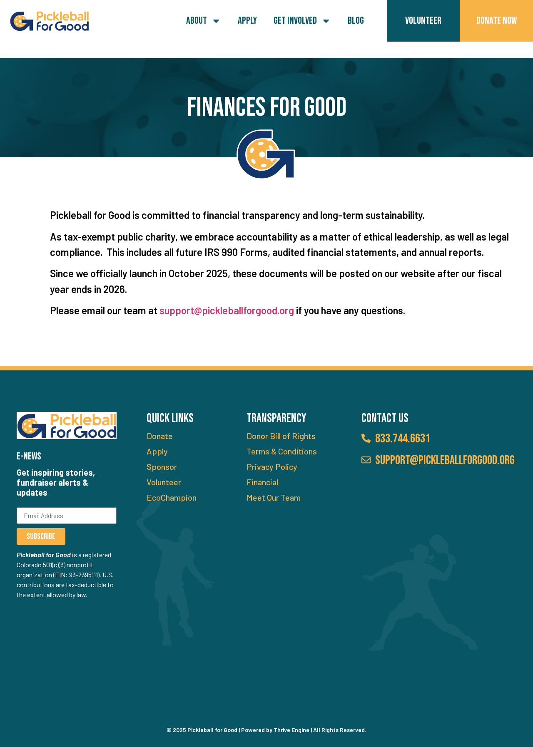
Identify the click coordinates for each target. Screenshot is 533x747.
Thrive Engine (291, 729)
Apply (247, 21)
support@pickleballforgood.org (226, 310)
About (196, 21)
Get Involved (295, 21)
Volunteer (423, 21)
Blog (356, 21)
